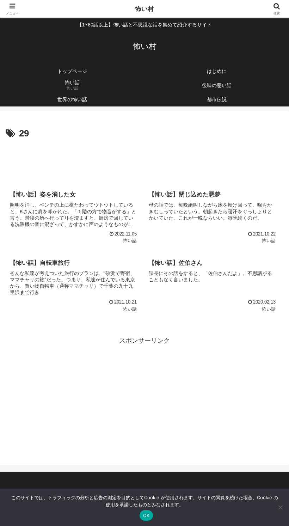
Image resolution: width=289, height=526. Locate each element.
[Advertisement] (144, 161)
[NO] (280, 507)
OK (146, 515)
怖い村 (144, 8)
